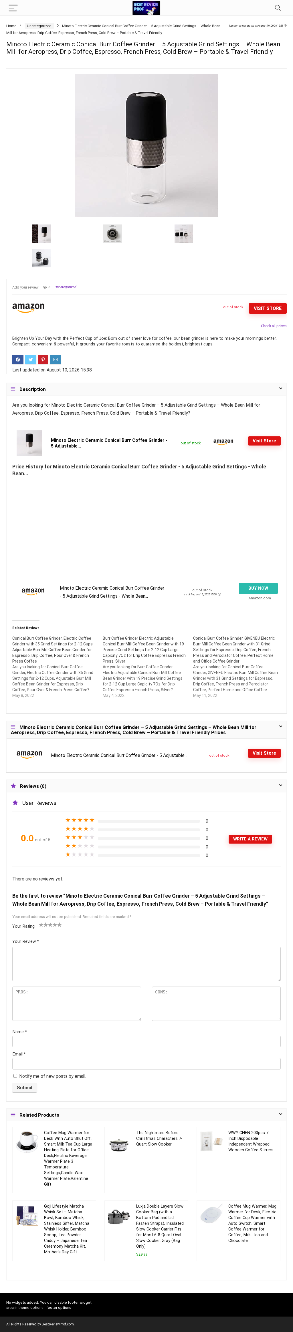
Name (19, 1031)
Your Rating (23, 926)
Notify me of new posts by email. (52, 1076)
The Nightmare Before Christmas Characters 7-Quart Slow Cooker (159, 1138)
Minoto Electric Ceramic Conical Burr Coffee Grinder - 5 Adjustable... (119, 755)
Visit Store (268, 308)
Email (19, 1054)
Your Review (25, 941)
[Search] (278, 7)
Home (11, 26)
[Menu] (13, 7)
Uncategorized (39, 26)
